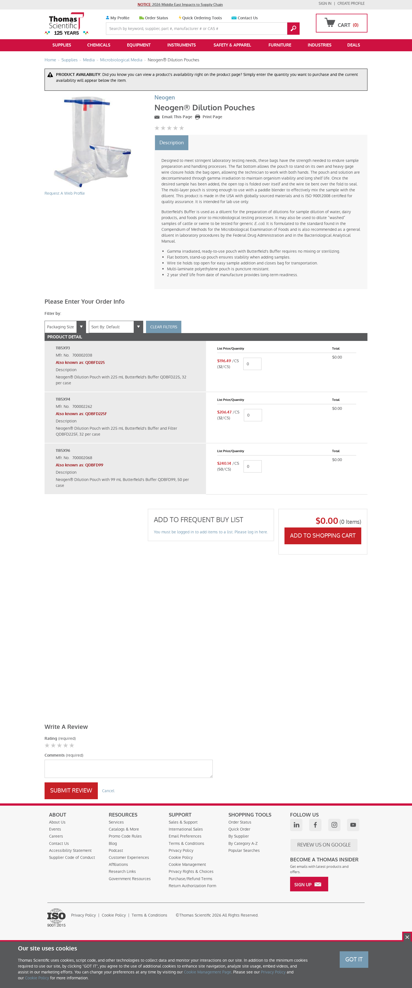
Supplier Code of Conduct (72, 857)
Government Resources (130, 879)
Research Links (122, 871)
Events (55, 829)
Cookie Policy (181, 857)
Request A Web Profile (65, 193)
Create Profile (351, 3)
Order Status (156, 18)
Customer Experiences (129, 857)
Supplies (61, 45)
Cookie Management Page (207, 972)
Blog (113, 843)
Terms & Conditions (186, 843)
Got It (354, 959)
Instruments (181, 45)
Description (171, 142)
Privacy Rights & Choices (191, 871)
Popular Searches (244, 850)
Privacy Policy (181, 850)
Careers (56, 836)
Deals (353, 45)
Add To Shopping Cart (323, 536)
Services (116, 822)
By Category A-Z (243, 843)
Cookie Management (187, 864)
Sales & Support (183, 822)
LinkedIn (296, 825)
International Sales (186, 829)
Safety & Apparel (232, 45)
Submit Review (71, 790)
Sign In (325, 3)
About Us (57, 822)
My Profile (119, 18)
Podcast (116, 850)
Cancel (108, 791)
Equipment (139, 45)
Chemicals (98, 45)
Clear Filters (163, 327)
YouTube (353, 825)
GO (293, 28)
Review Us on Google (324, 844)
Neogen (164, 97)
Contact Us (248, 18)
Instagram (334, 825)
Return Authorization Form (192, 886)
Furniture (280, 45)
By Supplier (238, 836)
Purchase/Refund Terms (190, 879)
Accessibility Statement (70, 850)
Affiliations (118, 864)
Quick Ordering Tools (202, 18)
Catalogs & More (124, 829)
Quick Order (239, 829)
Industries (320, 45)
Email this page (176, 117)
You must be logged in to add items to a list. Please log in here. (211, 532)
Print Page (212, 117)
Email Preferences (185, 836)
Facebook (315, 825)
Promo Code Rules (125, 836)
